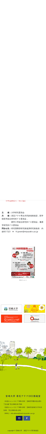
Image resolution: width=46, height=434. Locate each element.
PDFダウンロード (23, 280)
